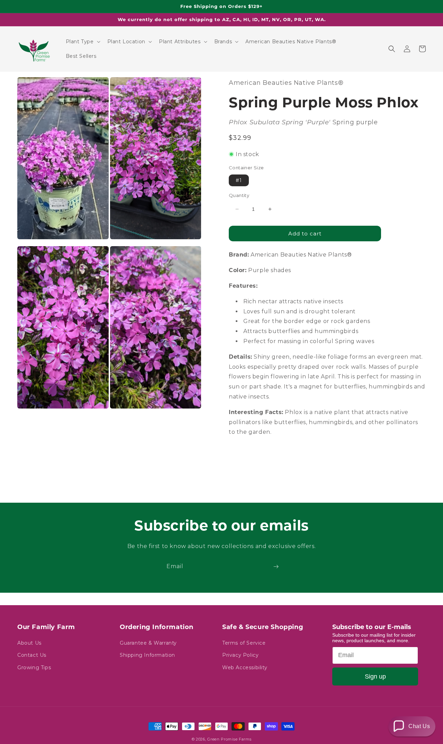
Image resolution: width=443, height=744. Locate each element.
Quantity (239, 195)
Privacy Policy (240, 655)
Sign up (375, 676)
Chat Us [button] (419, 726)
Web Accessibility (244, 667)
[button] (82, 41)
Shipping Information (147, 655)
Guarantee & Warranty (148, 643)
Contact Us (31, 655)
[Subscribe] (275, 566)
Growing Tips (34, 667)
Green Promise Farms (229, 739)
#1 (239, 180)
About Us (29, 643)
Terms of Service (244, 643)
